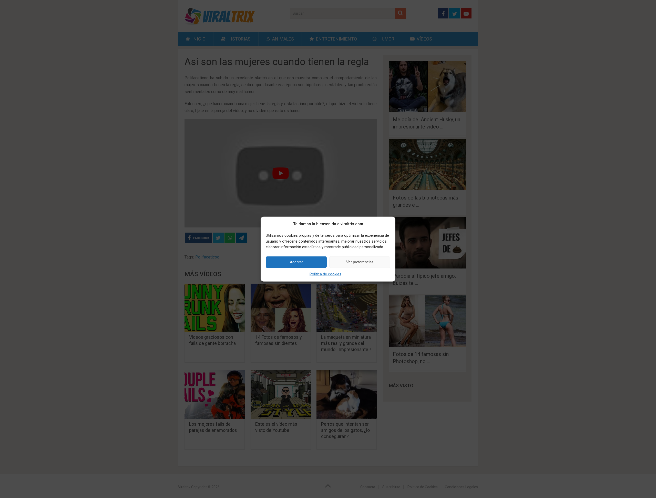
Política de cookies (325, 274)
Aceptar (296, 262)
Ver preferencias (360, 262)
